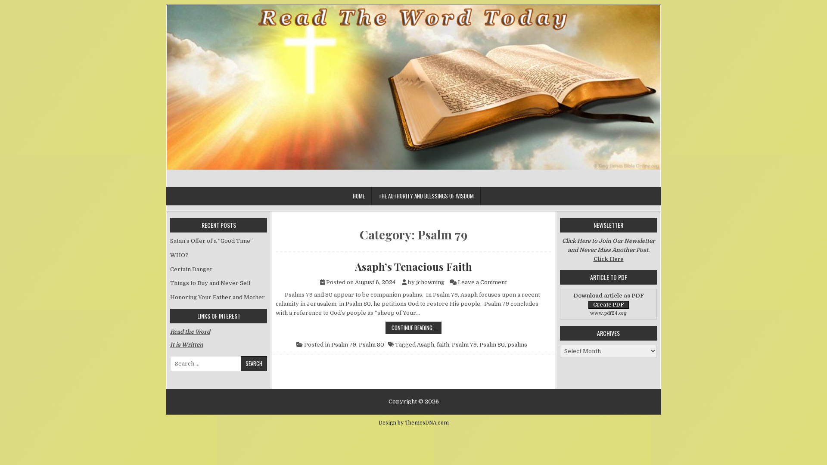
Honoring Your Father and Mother (217, 297)
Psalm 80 (371, 344)
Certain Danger (191, 269)
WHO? (179, 255)
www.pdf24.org (608, 313)
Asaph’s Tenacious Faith (413, 266)
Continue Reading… (416, 327)
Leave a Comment (482, 282)
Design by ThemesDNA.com (414, 423)
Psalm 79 (343, 344)
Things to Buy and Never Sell (210, 283)
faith (443, 344)
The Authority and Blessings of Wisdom (426, 196)
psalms (517, 344)
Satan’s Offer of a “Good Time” (211, 241)
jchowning (430, 282)
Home (359, 196)
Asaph (425, 344)
